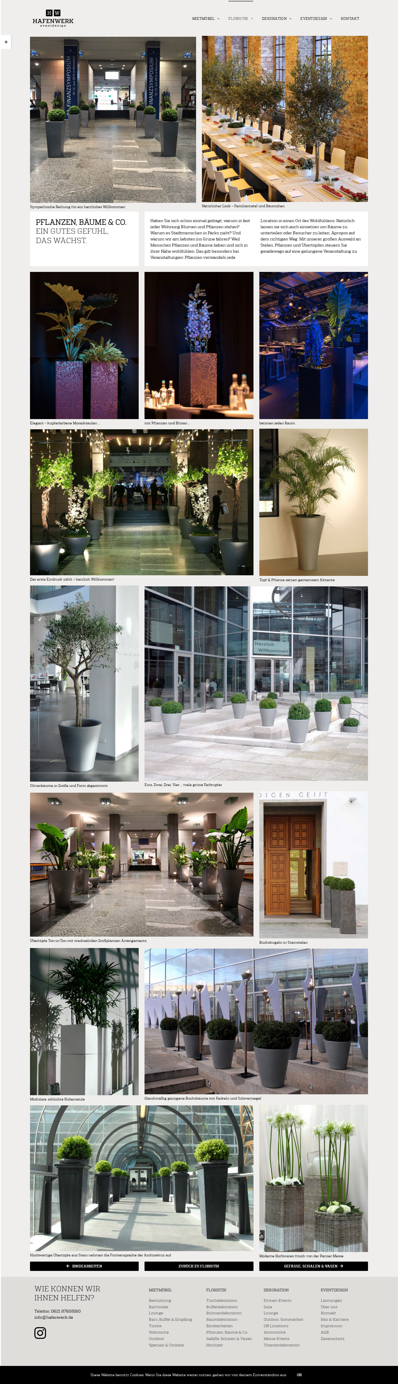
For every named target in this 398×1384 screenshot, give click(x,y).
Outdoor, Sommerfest (283, 1319)
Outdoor (156, 1338)
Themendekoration (282, 1345)
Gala (268, 1306)
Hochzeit (214, 1345)
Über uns (329, 1306)
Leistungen (331, 1300)
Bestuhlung (160, 1300)
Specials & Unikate (166, 1345)
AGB (325, 1332)
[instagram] (40, 1333)
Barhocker (159, 1306)
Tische (155, 1325)
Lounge (156, 1313)
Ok (299, 1375)
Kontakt (328, 1313)
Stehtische (159, 1332)
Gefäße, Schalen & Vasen (229, 1338)
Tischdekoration (221, 1300)
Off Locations (276, 1325)
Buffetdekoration (222, 1306)
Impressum (331, 1325)
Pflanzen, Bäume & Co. (227, 1332)
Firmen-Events (277, 1300)
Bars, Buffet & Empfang (170, 1319)
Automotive (275, 1332)
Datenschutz (332, 1338)
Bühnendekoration (224, 1313)
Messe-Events (277, 1338)
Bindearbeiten (219, 1325)
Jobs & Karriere (334, 1319)
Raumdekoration (222, 1319)
